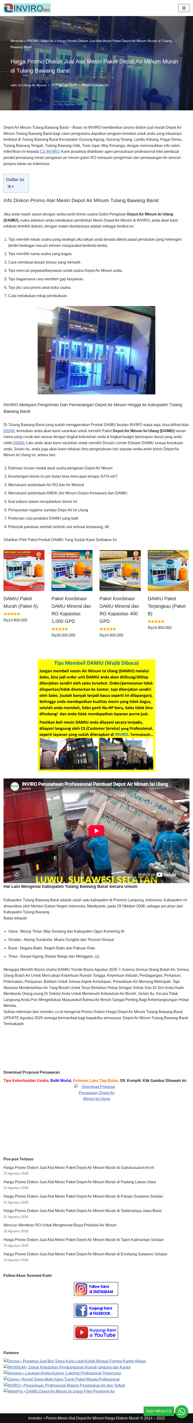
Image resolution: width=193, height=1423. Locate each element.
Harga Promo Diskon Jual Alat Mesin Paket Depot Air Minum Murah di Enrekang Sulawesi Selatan (85, 1254)
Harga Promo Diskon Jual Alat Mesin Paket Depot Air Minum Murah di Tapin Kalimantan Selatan (84, 1240)
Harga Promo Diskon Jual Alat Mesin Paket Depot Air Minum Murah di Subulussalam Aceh (79, 1168)
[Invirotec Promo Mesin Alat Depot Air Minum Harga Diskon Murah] (28, 8)
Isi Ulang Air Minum (32, 85)
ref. (97, 956)
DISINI (9, 431)
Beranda (17, 41)
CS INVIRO (49, 151)
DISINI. (19, 443)
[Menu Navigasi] (183, 8)
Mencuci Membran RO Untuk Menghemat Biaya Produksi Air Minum (60, 1225)
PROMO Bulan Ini (40, 41)
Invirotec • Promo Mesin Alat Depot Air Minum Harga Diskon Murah (83, 1418)
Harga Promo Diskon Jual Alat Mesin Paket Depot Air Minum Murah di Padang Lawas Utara (80, 1182)
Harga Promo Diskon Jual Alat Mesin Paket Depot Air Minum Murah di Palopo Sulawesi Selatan (83, 1196)
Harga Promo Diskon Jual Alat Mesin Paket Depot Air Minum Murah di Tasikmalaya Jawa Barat (82, 1211)
